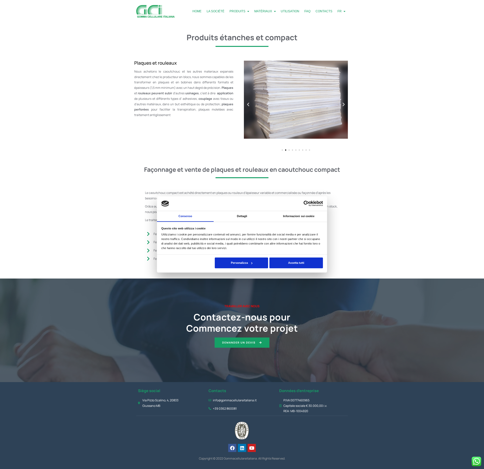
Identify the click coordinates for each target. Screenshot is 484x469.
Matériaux (263, 11)
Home (197, 11)
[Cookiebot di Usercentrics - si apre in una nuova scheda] (306, 203)
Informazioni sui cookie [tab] (298, 216)
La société (215, 11)
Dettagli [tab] (242, 216)
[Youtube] (252, 448)
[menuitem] (341, 11)
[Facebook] (232, 448)
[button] (248, 104)
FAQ (307, 11)
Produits (237, 11)
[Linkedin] (242, 448)
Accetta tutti (296, 262)
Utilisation (290, 11)
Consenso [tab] (185, 216)
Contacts (324, 11)
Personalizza (239, 262)
